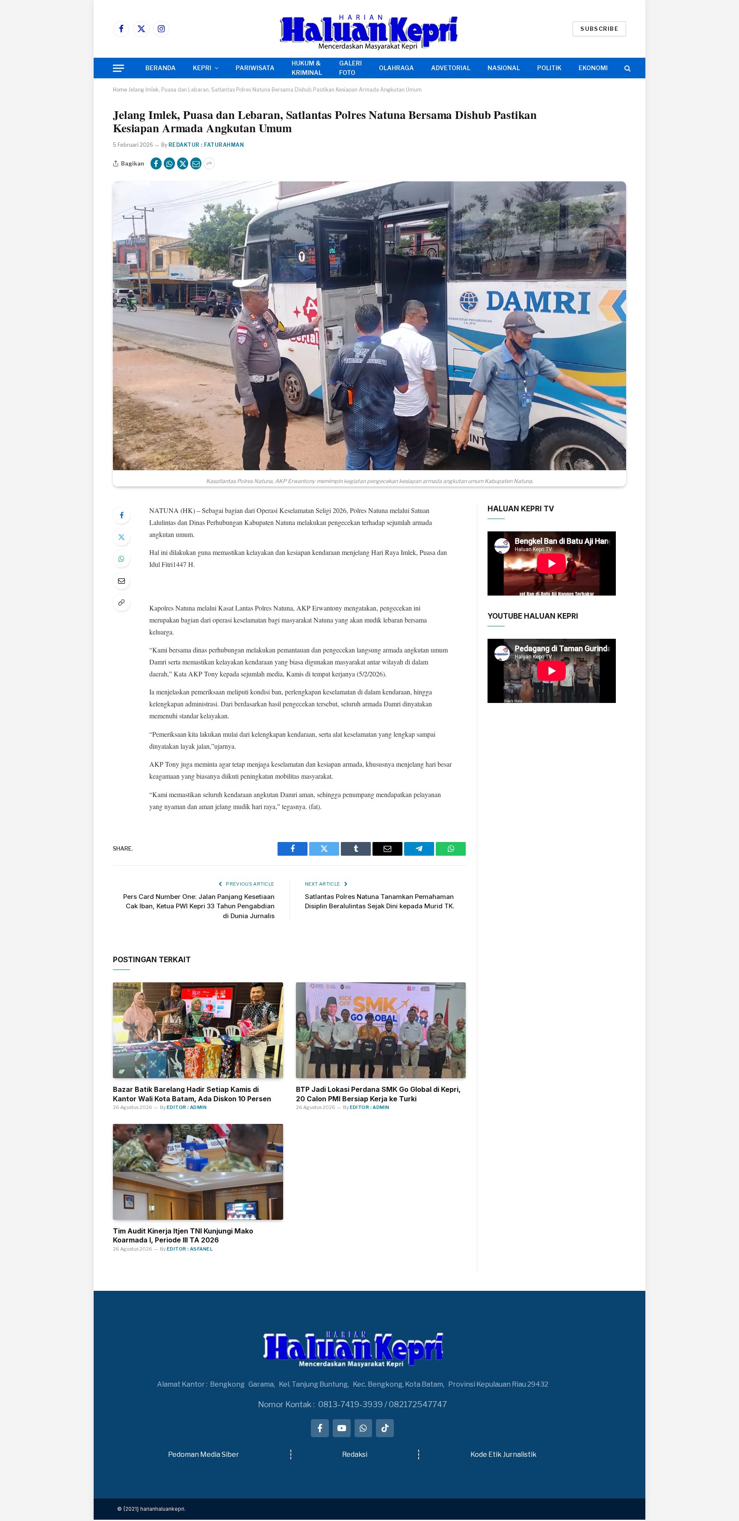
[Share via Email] (195, 163)
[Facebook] (121, 515)
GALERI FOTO (350, 67)
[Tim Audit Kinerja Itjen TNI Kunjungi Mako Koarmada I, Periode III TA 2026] (198, 1172)
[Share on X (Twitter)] (182, 163)
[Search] (627, 68)
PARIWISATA (255, 67)
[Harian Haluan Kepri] (369, 29)
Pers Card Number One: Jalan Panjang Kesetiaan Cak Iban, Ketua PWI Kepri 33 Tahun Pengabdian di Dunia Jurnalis (199, 906)
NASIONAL (504, 67)
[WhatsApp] (121, 558)
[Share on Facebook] (156, 163)
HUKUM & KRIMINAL (307, 67)
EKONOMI (593, 67)
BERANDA (160, 67)
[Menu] (118, 68)
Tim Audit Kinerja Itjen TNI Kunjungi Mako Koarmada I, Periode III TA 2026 (183, 1236)
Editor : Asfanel (190, 1249)
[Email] (121, 580)
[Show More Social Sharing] (209, 163)
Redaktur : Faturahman (206, 145)
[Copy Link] (121, 602)
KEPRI (202, 67)
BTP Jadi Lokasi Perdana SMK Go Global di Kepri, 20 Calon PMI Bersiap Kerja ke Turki (378, 1094)
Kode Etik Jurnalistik (503, 1454)
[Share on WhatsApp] (169, 163)
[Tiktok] (385, 1428)
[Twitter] (121, 537)
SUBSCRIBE (599, 28)
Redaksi (354, 1454)
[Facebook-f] (320, 1428)
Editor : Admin (187, 1107)
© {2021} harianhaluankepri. (151, 1509)
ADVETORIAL (450, 67)
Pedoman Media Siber (203, 1454)
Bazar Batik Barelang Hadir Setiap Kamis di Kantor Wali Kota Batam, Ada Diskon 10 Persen (192, 1094)
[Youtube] (342, 1428)
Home (120, 89)
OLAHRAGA (396, 67)
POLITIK (549, 67)
